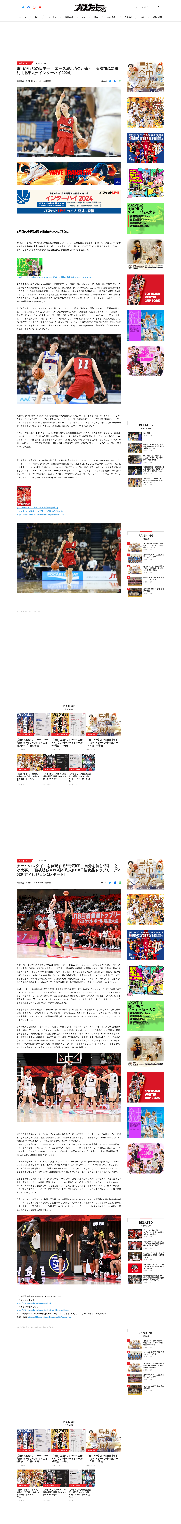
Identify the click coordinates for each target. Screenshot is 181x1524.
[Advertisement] (90, 39)
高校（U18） (23, 63)
